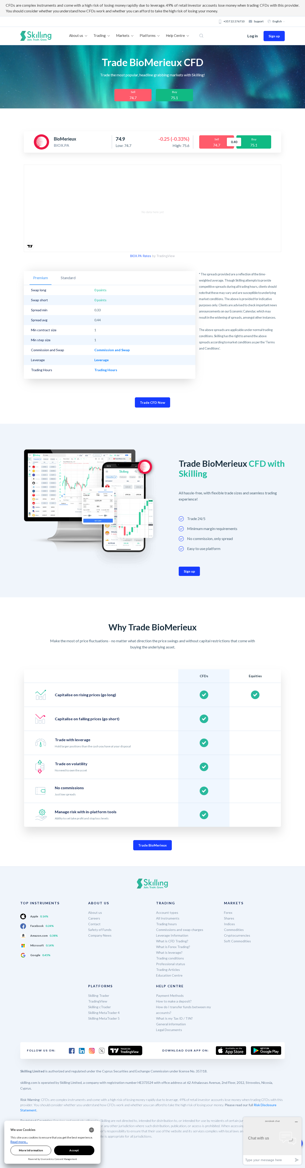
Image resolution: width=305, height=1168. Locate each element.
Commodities (234, 930)
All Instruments (167, 918)
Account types (167, 912)
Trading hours (166, 924)
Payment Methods (170, 995)
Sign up (274, 36)
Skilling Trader (98, 995)
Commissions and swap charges (179, 930)
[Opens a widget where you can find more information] (272, 1140)
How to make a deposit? (174, 1001)
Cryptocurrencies (237, 935)
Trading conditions (170, 958)
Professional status (170, 964)
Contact (94, 924)
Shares (229, 918)
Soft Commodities (237, 941)
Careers (94, 918)
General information (171, 1024)
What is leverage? (169, 952)
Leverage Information (172, 935)
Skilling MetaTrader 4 (104, 1013)
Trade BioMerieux (152, 845)
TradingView (97, 1001)
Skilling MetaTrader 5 (104, 1018)
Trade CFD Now (152, 402)
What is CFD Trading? (172, 941)
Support (258, 21)
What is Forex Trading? (173, 947)
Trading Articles (168, 970)
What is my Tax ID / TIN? (174, 1018)
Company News (100, 935)
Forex (228, 912)
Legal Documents (169, 1030)
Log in (252, 36)
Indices (229, 924)
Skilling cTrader (99, 1007)
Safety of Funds (100, 930)
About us (95, 912)
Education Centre (169, 975)
